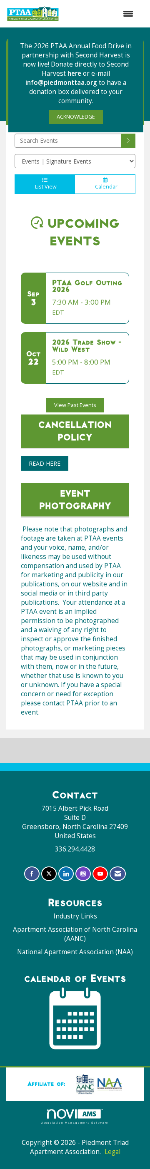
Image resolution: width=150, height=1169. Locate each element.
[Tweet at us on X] (49, 873)
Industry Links (75, 916)
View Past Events (75, 405)
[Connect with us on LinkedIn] (66, 873)
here (75, 73)
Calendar (105, 186)
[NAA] (97, 1084)
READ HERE (44, 463)
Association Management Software (75, 1122)
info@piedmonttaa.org (61, 82)
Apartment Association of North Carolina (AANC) (75, 934)
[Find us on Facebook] (32, 873)
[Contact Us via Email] (118, 873)
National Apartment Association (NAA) (75, 952)
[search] (128, 141)
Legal (112, 1151)
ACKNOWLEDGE (76, 116)
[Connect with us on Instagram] (83, 873)
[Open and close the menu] (101, 13)
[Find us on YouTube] (100, 873)
